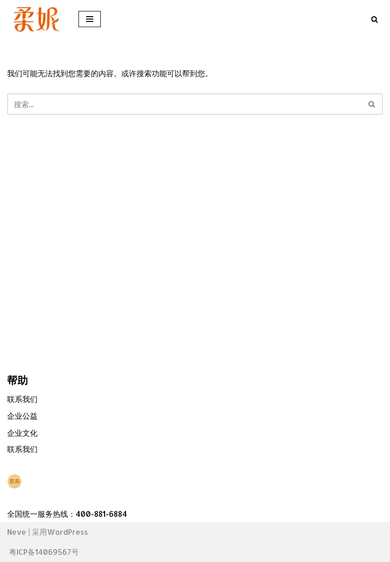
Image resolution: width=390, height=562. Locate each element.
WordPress (67, 532)
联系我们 (22, 399)
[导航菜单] (89, 19)
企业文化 (22, 433)
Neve (16, 532)
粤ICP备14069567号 (44, 552)
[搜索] (374, 19)
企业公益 (22, 416)
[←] (35, 19)
